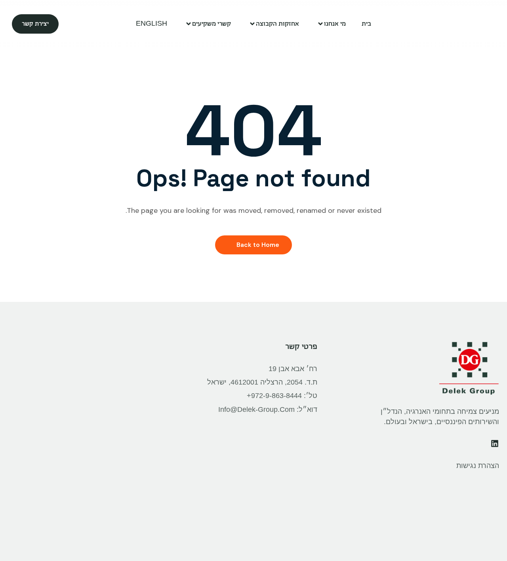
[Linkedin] (494, 443)
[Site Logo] (474, 24)
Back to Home (257, 245)
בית (366, 23)
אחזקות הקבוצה (277, 23)
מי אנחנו (335, 23)
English (151, 23)
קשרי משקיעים (211, 23)
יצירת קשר (35, 23)
